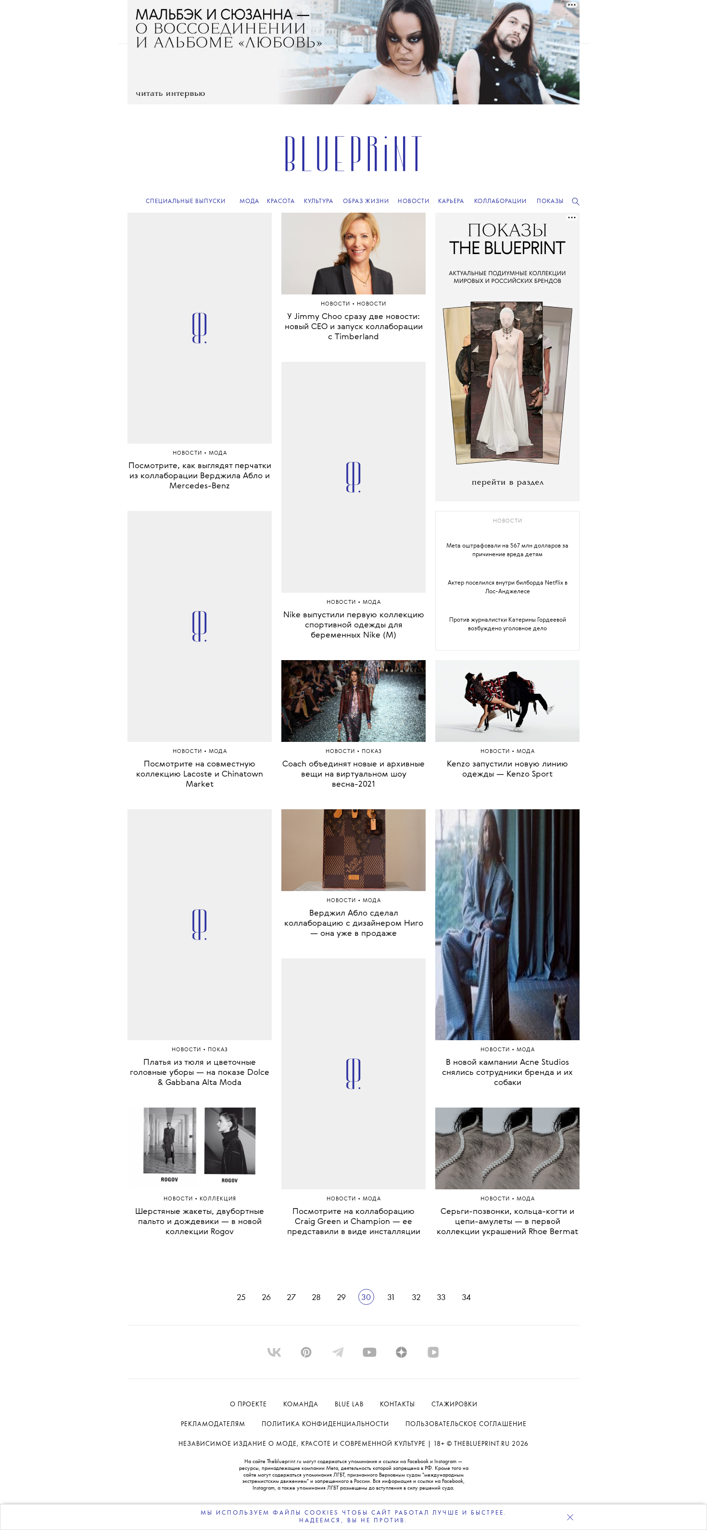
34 (466, 1297)
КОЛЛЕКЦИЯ (218, 1199)
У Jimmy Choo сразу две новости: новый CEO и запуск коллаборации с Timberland (354, 327)
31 (391, 1297)
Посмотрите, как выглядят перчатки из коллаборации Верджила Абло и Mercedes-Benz (199, 476)
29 (341, 1297)
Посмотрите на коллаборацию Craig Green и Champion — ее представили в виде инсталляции (353, 1222)
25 (241, 1297)
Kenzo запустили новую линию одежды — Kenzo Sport (507, 769)
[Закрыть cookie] (570, 1517)
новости (507, 521)
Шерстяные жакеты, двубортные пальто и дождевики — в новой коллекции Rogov (199, 1222)
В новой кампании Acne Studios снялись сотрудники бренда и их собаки (507, 1072)
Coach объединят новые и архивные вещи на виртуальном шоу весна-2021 (353, 774)
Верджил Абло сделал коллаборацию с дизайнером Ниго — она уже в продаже (353, 923)
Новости (188, 453)
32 (416, 1297)
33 (441, 1297)
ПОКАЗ (218, 1050)
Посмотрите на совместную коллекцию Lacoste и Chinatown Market (199, 774)
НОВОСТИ (371, 304)
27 (291, 1297)
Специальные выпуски (186, 201)
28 (316, 1297)
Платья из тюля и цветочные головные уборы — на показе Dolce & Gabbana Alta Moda (199, 1072)
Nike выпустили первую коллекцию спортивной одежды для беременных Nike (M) (353, 625)
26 (266, 1297)
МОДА (218, 453)
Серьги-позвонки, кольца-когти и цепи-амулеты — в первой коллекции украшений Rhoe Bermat (507, 1222)
